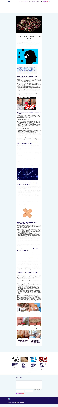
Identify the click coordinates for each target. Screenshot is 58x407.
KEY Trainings (27, 40)
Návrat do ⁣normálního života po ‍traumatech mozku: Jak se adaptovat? (26, 73)
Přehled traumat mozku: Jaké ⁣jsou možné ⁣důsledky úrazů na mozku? (26, 67)
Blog (21, 1)
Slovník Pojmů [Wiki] (32, 1)
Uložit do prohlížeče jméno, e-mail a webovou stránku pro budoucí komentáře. (38, 390)
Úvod (19, 1)
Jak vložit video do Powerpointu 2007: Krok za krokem (22, 349)
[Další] (45, 364)
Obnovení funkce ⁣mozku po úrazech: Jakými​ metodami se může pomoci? (26, 70)
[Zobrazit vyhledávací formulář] (49, 1)
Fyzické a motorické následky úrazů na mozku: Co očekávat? (25, 68)
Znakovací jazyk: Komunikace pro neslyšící (15, 364)
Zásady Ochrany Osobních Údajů (19, 402)
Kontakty (45, 1)
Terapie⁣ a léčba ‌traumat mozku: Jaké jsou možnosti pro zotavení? (25, 71)
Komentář (17, 381)
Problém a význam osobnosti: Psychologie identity (42, 365)
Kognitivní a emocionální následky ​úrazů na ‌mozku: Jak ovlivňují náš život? (26, 69)
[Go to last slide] (12, 364)
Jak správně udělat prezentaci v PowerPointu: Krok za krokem (36, 349)
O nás (41, 1)
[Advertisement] (29, 8)
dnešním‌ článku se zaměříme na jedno (31, 44)
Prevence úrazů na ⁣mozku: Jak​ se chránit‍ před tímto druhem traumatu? (26, 72)
